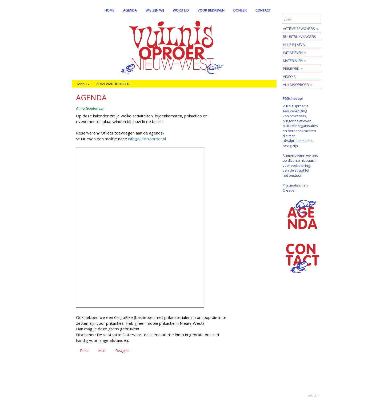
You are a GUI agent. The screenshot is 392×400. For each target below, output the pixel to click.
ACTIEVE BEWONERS (299, 28)
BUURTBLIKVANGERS (299, 36)
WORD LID (181, 10)
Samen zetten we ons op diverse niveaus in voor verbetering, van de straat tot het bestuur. (300, 165)
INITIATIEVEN (293, 52)
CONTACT (263, 10)
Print (84, 350)
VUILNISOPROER (296, 84)
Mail (101, 350)
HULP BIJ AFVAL (294, 44)
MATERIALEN (293, 60)
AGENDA (130, 10)
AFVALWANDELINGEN (113, 83)
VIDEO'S (289, 76)
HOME (109, 10)
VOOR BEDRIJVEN (211, 10)
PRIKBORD (291, 68)
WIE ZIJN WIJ (155, 10)
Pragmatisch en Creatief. (295, 188)
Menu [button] (82, 83)
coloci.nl (313, 395)
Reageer (122, 350)
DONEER (240, 10)
